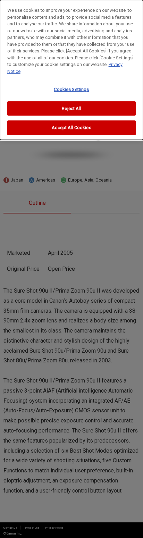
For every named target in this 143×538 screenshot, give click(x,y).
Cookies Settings (71, 89)
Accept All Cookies (71, 127)
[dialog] (71, 70)
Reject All (71, 108)
